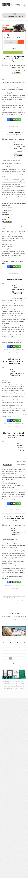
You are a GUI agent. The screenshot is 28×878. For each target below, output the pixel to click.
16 (24, 652)
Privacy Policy (14, 690)
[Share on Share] (8, 119)
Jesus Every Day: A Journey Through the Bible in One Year (14, 58)
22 (21, 655)
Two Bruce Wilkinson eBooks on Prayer (14, 133)
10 (6, 601)
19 (10, 655)
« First (15, 597)
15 (21, 652)
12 (10, 652)
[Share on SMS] (19, 119)
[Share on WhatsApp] (16, 119)
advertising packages (19, 637)
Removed (11, 123)
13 (14, 652)
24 (3, 658)
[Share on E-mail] (14, 119)
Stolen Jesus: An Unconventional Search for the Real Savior (14, 361)
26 (18, 601)
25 (6, 658)
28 (9, 604)
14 (17, 652)
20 (10, 601)
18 (6, 655)
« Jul (13, 663)
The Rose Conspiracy (14, 280)
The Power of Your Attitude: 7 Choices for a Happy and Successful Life (14, 435)
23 (24, 655)
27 (22, 601)
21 (17, 655)
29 (14, 604)
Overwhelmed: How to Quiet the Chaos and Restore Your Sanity (14, 518)
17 (3, 655)
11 (6, 652)
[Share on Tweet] (11, 119)
